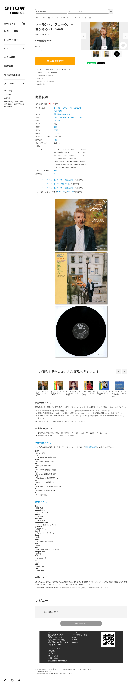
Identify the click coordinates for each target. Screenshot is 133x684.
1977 (56, 130)
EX (55, 174)
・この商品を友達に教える (44, 75)
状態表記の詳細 (91, 447)
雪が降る (57, 114)
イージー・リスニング (61, 18)
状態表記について (43, 443)
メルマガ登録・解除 (79, 635)
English (75, 642)
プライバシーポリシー (56, 645)
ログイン (7, 98)
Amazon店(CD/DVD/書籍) (13, 102)
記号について (41, 501)
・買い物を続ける (41, 84)
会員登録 (7, 94)
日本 (55, 127)
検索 (111, 11)
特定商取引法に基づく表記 (58, 642)
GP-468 (57, 120)
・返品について (40, 78)
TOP (36, 18)
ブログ (74, 632)
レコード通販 (46, 18)
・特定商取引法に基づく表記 (44, 81)
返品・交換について (55, 637)
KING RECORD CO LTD (72, 117)
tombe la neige (67, 114)
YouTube (70, 192)
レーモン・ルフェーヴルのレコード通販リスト (56, 180)
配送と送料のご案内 (55, 635)
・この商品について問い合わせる (46, 72)
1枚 (55, 140)
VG (55, 170)
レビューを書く (81, 623)
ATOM (74, 640)
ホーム (50, 632)
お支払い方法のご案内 (56, 640)
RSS (74, 637)
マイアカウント (10, 91)
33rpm (56, 133)
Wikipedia (61, 192)
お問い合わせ (53, 658)
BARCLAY (58, 117)
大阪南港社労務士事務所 (57, 661)
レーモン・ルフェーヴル (63, 108)
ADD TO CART (57, 61)
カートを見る (9, 23)
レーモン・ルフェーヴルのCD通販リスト (54, 184)
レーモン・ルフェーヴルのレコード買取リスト (56, 188)
